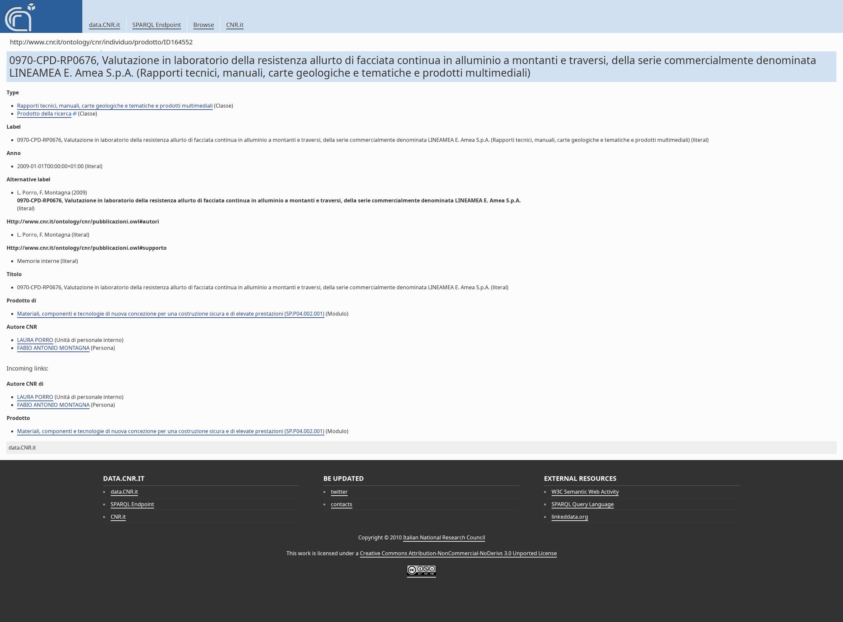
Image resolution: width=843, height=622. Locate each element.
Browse (203, 25)
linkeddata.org (570, 516)
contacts (341, 504)
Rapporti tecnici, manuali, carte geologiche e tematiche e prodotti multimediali (115, 105)
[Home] (41, 16)
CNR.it (235, 25)
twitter (339, 491)
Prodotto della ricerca (44, 113)
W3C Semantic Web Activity (585, 491)
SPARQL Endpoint (156, 25)
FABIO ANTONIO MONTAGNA (53, 347)
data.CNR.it (104, 25)
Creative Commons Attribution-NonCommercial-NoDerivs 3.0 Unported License (458, 553)
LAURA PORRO (35, 340)
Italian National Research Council (444, 537)
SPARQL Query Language (583, 504)
